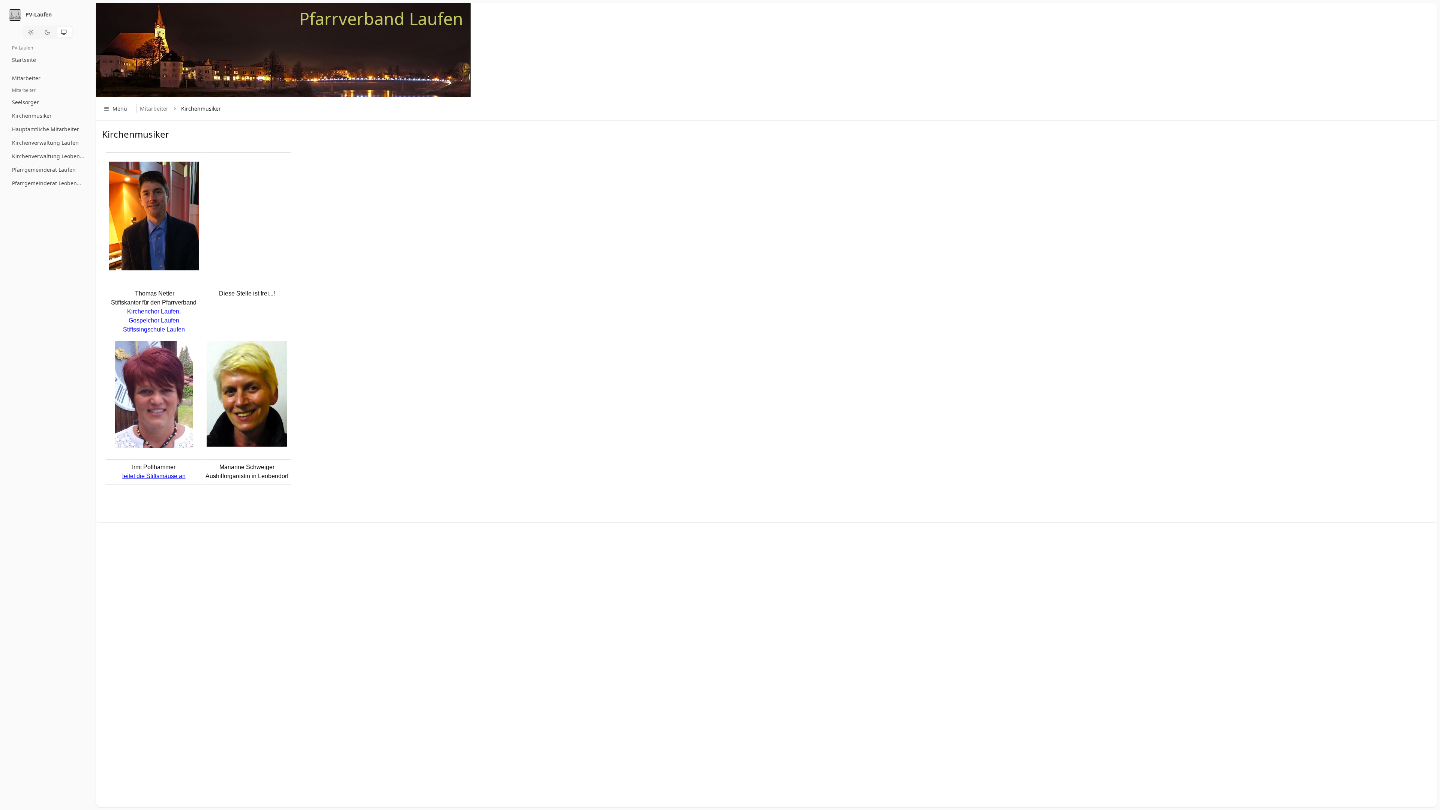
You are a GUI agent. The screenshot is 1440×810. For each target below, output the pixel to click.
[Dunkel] (48, 32)
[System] (64, 32)
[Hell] (31, 32)
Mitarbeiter (154, 108)
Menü (119, 108)
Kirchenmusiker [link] (201, 108)
